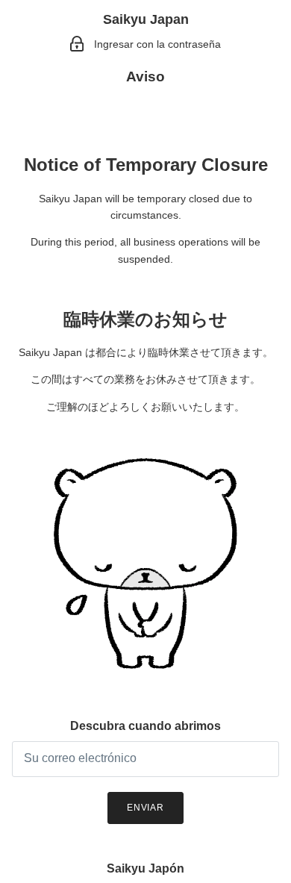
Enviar (146, 807)
